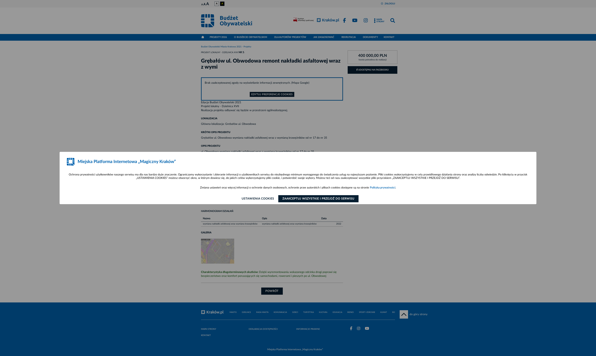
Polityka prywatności (382, 187)
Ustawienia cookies (258, 198)
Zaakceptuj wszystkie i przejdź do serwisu (318, 198)
